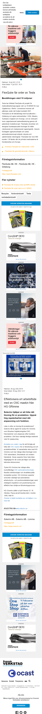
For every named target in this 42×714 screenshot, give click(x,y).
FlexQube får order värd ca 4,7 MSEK (17, 188)
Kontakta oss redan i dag (13, 444)
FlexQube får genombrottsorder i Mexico (19, 151)
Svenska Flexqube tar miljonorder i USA (19, 147)
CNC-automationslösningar (24, 470)
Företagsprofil (7, 171)
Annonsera (4, 681)
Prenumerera (19, 681)
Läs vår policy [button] (8, 22)
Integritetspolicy (6, 688)
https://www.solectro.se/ (12, 526)
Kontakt (11, 681)
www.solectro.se (21, 508)
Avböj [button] (22, 12)
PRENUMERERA (21, 705)
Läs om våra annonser (21, 44)
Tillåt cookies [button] (32, 12)
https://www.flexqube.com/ (11, 174)
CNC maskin (15, 447)
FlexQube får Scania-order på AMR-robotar (19, 185)
